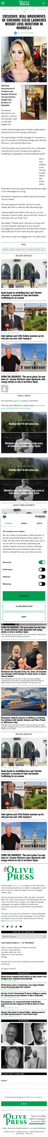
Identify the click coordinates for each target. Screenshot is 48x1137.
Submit (24, 1103)
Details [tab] (24, 523)
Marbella (6, 249)
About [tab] (39, 523)
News (24, 236)
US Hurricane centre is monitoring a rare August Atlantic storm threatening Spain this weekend (22, 986)
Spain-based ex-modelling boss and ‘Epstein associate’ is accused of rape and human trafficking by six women (21, 295)
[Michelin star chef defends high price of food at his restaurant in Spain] (24, 443)
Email (4, 1081)
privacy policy (36, 1097)
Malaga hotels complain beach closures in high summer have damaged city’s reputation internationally (24, 978)
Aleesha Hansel (27, 33)
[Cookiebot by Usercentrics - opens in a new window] (35, 516)
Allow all (24, 596)
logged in (17, 400)
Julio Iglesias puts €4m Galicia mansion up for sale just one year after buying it (22, 337)
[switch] (42, 569)
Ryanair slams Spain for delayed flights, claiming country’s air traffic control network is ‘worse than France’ (23, 1013)
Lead (33, 9)
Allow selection (24, 606)
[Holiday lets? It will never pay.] (24, 422)
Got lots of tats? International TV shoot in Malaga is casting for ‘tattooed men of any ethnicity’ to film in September (23, 994)
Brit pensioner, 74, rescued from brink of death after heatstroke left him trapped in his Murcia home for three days (22, 1004)
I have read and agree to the (23, 1097)
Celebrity (25, 9)
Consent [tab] (8, 523)
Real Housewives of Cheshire (23, 249)
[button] (44, 936)
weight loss (40, 249)
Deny (24, 617)
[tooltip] (3, 926)
